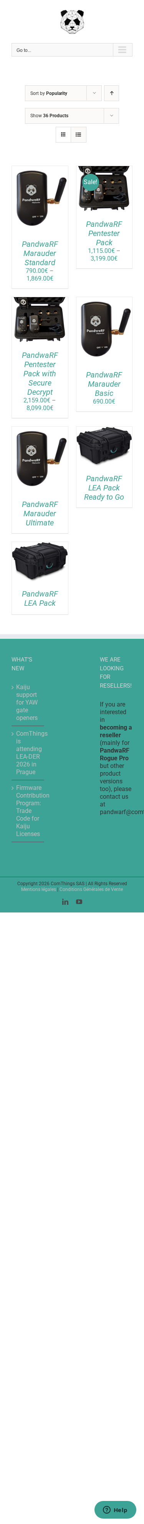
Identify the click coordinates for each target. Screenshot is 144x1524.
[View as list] (78, 134)
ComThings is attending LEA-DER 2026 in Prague (28, 753)
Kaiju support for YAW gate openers (27, 702)
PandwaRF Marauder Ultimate (40, 513)
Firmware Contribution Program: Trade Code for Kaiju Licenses (28, 811)
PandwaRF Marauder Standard (40, 253)
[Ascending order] (111, 93)
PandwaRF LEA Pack (40, 598)
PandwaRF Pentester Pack (104, 233)
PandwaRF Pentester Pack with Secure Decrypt (40, 374)
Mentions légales (38, 889)
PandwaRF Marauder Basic (104, 384)
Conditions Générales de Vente (91, 889)
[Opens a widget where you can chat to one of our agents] (115, 1510)
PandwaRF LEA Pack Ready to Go (104, 488)
